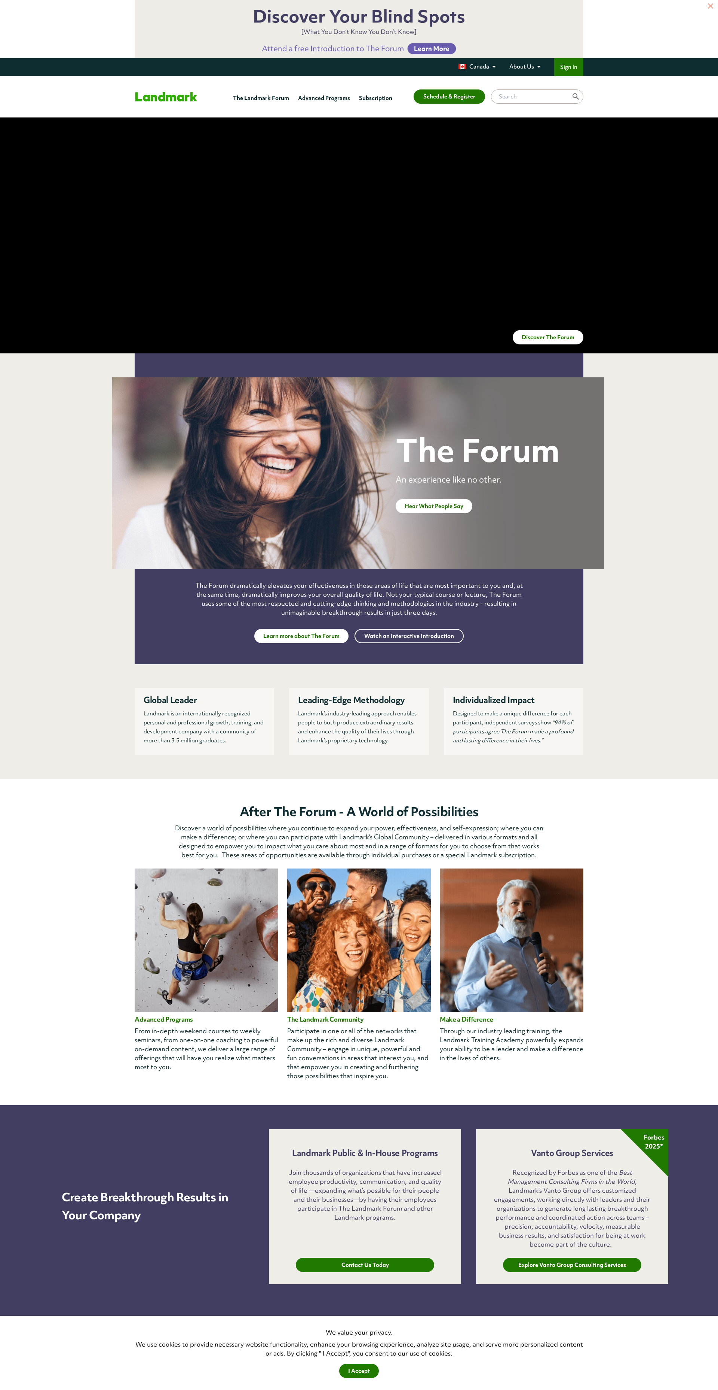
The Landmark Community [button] (325, 1019)
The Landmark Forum (261, 98)
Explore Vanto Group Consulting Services (572, 1265)
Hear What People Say (434, 506)
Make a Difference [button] (466, 1019)
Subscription (375, 98)
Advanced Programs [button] (164, 1019)
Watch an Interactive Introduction (409, 636)
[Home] (166, 96)
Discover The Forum (548, 337)
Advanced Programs (324, 98)
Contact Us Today (365, 1265)
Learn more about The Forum (301, 636)
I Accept (359, 1371)
